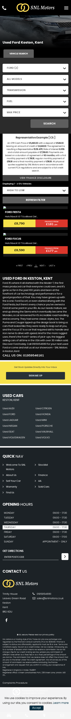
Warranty (11, 487)
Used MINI (41, 420)
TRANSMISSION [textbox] (16, 90)
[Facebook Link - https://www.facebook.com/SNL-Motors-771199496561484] (6, 620)
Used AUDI (8, 408)
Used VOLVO (43, 437)
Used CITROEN (44, 408)
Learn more (61, 703)
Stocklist (43, 465)
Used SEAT (8, 432)
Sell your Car (13, 481)
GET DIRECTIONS (13, 551)
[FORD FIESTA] (35, 207)
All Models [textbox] (14, 79)
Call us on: (23, 355)
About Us (11, 475)
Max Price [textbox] (13, 112)
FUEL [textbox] (10, 101)
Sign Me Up (35, 376)
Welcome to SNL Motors (16, 467)
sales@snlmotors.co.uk (50, 598)
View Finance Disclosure (35, 178)
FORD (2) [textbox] (12, 68)
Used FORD (9, 414)
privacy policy (48, 635)
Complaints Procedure (15, 683)
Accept (36, 707)
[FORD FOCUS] (35, 234)
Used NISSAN (10, 426)
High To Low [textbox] (16, 190)
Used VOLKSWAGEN (14, 437)
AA (39, 481)
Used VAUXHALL (44, 432)
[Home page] (35, 7)
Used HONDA (43, 414)
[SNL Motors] (20, 587)
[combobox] (35, 68)
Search (49, 123)
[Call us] (4, 8)
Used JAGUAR (10, 420)
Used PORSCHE (44, 426)
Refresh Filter (35, 200)
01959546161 (43, 594)
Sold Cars (43, 487)
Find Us (10, 492)
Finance (43, 475)
